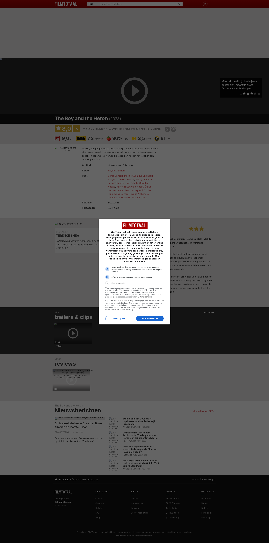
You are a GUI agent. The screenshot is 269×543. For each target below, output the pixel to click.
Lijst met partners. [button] (145, 297)
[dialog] (134, 271)
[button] (134, 283)
